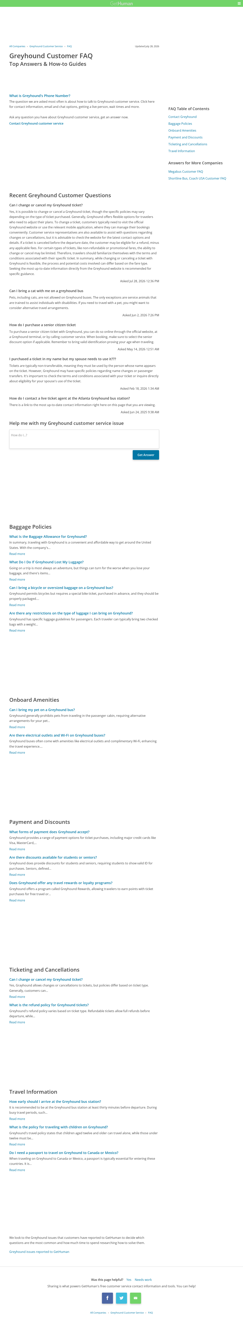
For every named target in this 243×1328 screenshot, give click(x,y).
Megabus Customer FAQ (185, 171)
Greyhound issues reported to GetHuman (39, 1252)
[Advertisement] (84, 158)
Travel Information (181, 151)
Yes (128, 1280)
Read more (17, 554)
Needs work (143, 1280)
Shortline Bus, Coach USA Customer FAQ (197, 178)
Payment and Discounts (185, 137)
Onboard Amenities (182, 130)
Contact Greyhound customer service (36, 123)
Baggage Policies (180, 124)
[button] (239, 3)
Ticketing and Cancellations (187, 144)
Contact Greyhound (182, 117)
